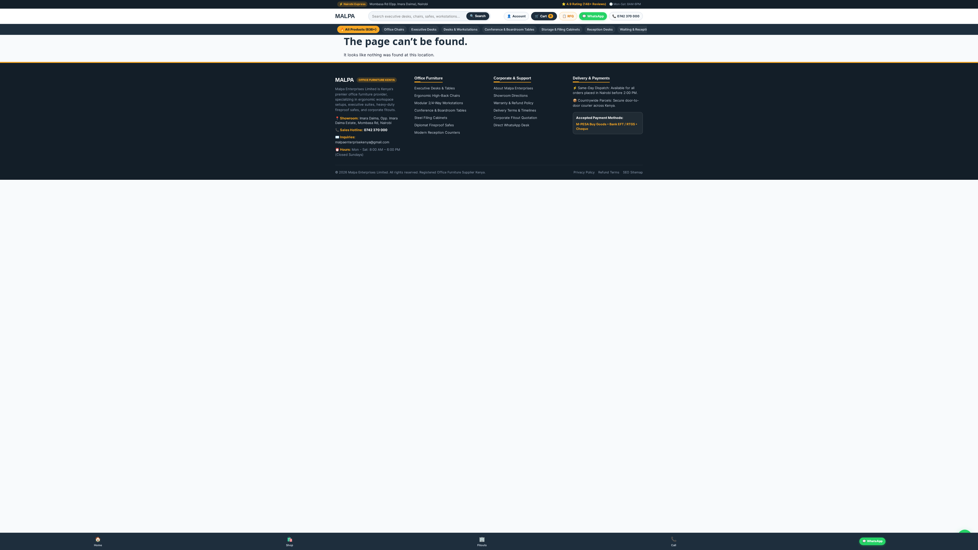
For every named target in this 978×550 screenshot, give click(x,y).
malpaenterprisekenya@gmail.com (362, 142)
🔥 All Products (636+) (358, 29)
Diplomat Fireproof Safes (434, 125)
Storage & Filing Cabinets (560, 29)
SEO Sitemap (633, 172)
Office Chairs (394, 29)
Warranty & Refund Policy (513, 103)
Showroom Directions (511, 95)
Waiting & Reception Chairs (640, 29)
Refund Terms (608, 172)
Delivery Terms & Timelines (515, 110)
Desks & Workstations (461, 29)
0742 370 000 (375, 130)
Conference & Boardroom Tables (509, 29)
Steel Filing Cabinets (430, 118)
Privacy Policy (584, 172)
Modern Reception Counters (437, 132)
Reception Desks (600, 29)
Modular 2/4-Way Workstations (438, 103)
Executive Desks (424, 29)
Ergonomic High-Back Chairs (437, 95)
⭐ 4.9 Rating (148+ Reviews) (584, 4)
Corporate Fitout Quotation (515, 118)
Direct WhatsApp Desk (511, 125)
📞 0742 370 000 (626, 16)
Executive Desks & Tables (434, 88)
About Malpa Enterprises (513, 88)
